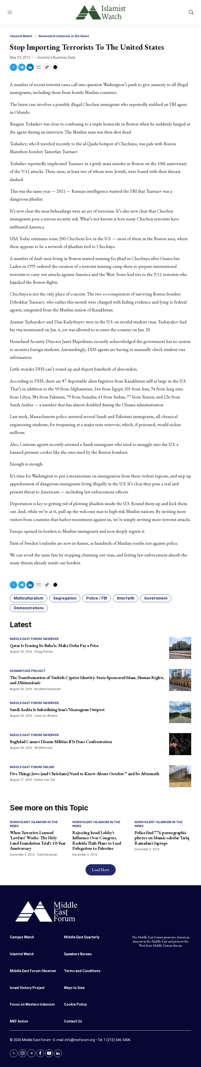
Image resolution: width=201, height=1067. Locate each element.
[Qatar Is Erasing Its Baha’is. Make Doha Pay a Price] (180, 648)
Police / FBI (96, 598)
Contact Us (73, 1021)
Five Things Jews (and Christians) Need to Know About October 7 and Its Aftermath (84, 773)
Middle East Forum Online (32, 767)
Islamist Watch (21, 36)
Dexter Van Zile (44, 780)
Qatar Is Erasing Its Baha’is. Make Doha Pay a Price (54, 645)
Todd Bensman (47, 854)
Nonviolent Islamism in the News (63, 36)
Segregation (64, 598)
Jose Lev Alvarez (46, 715)
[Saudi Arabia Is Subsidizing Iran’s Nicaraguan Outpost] (180, 712)
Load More (100, 869)
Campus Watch (22, 937)
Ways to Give (74, 988)
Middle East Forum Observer (34, 639)
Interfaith (125, 598)
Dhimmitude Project (27, 671)
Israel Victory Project (27, 988)
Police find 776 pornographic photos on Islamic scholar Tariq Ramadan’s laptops (162, 838)
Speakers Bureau (78, 954)
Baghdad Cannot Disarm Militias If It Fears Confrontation (61, 741)
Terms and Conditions (82, 971)
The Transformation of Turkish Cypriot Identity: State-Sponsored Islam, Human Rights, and (87, 680)
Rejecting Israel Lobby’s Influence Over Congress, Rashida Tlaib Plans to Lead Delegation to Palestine (96, 840)
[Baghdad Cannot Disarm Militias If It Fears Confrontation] (180, 744)
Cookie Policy (75, 1004)
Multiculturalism (28, 598)
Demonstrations (29, 608)
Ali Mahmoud (43, 747)
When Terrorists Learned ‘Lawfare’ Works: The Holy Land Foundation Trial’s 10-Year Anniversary (38, 840)
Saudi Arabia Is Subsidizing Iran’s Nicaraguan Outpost (57, 709)
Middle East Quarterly (81, 937)
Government (155, 598)
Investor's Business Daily (56, 57)
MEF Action (19, 1021)
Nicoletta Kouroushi (47, 689)
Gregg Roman (43, 651)
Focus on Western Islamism (32, 1004)
